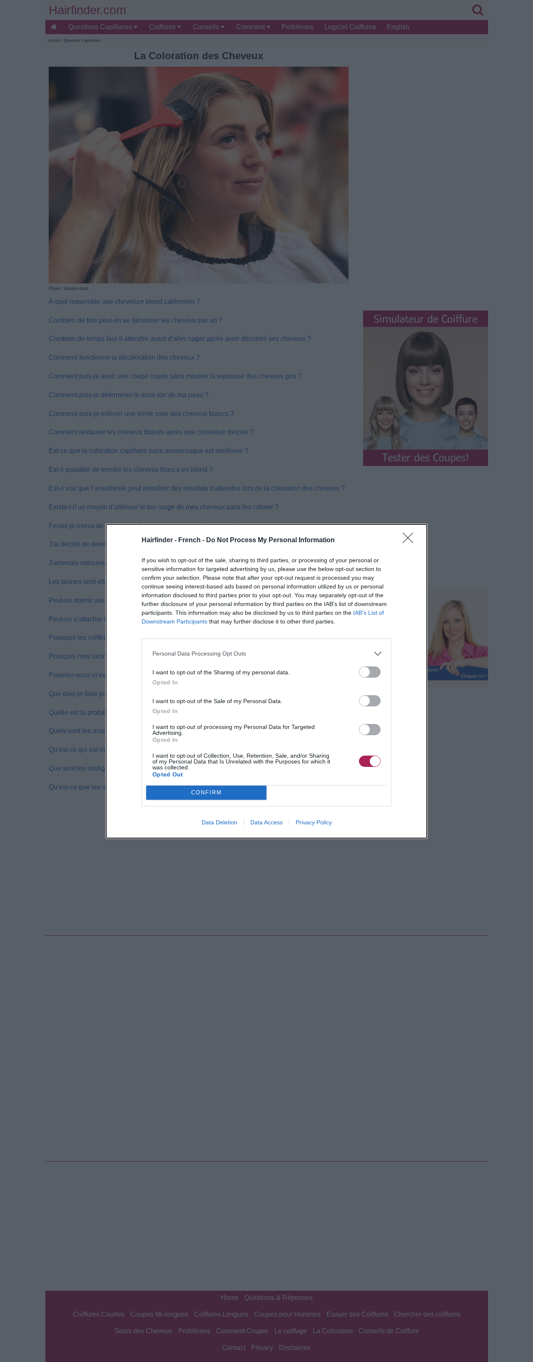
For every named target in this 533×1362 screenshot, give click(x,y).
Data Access (266, 822)
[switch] (370, 672)
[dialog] (266, 681)
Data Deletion (219, 822)
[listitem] (266, 653)
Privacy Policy (314, 822)
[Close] (410, 540)
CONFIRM (206, 792)
